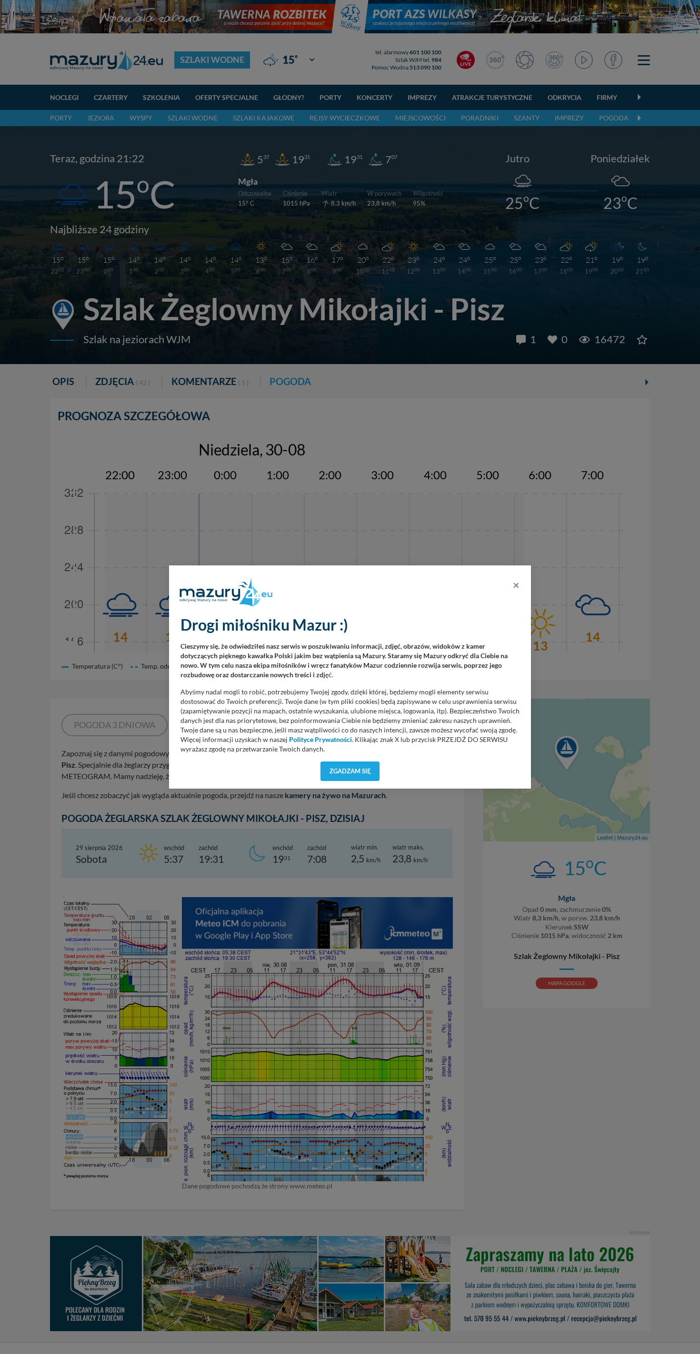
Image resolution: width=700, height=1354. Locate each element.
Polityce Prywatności (320, 739)
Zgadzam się (350, 771)
